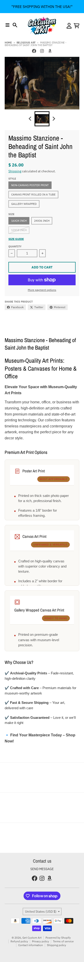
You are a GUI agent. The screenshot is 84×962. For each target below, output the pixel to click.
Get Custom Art (32, 937)
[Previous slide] (30, 118)
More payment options (42, 290)
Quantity (14, 246)
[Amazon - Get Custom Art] (50, 51)
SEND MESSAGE (42, 869)
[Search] (15, 25)
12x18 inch (19, 230)
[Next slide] (53, 118)
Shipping (14, 171)
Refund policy (19, 941)
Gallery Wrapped (24, 204)
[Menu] (7, 25)
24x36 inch (41, 220)
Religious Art (26, 42)
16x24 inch (19, 220)
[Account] (69, 26)
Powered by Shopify (58, 937)
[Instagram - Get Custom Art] (42, 51)
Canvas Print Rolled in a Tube (33, 194)
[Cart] (76, 26)
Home (8, 42)
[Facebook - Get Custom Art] (34, 51)
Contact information (30, 945)
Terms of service (63, 941)
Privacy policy (40, 941)
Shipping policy (56, 945)
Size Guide (16, 239)
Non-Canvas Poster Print (30, 185)
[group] (42, 118)
